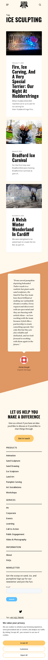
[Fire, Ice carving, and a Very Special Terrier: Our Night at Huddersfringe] (24, 74)
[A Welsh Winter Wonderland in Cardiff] (24, 218)
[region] (24, 639)
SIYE (12, 34)
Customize (24, 649)
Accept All (24, 643)
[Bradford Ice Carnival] (24, 150)
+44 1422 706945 (17, 617)
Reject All (24, 655)
